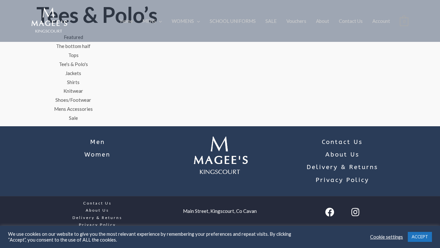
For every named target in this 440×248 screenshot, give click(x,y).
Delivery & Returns (342, 167)
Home (126, 21)
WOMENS (183, 21)
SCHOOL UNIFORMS (233, 21)
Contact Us (351, 21)
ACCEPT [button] (420, 236)
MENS (149, 21)
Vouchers (296, 21)
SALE (271, 21)
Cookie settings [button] (386, 237)
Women (97, 154)
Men (97, 142)
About (322, 21)
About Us (342, 154)
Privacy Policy (342, 180)
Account (381, 21)
